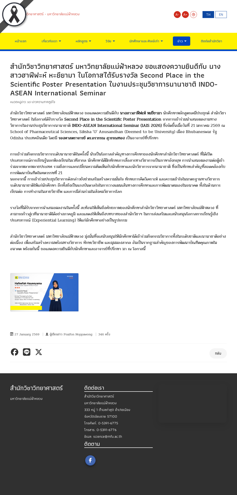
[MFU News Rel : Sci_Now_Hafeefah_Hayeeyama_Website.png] (44, 292)
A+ (185, 14)
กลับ (218, 353)
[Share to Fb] (15, 352)
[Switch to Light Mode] (193, 14)
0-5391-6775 (108, 423)
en (221, 14)
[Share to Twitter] (39, 352)
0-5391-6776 (106, 430)
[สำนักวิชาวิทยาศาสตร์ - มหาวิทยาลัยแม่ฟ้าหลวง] (45, 14)
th (208, 14)
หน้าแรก (20, 41)
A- (177, 14)
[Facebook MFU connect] (90, 460)
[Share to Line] (27, 352)
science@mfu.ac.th (107, 436)
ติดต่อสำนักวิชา (211, 41)
